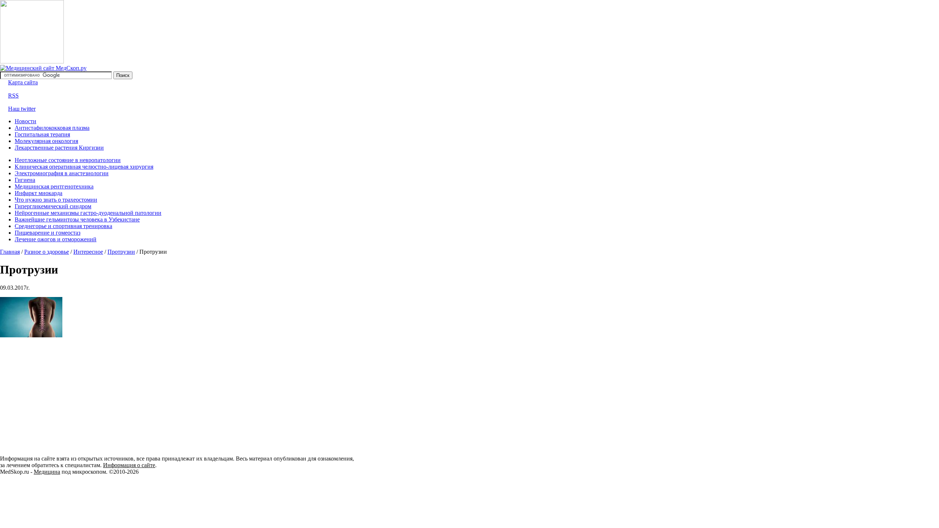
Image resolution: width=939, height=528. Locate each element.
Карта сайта (23, 82)
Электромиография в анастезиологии (62, 173)
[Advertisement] (61, 396)
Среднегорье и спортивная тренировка (63, 226)
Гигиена (25, 180)
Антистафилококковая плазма (52, 128)
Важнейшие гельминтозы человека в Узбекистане (77, 219)
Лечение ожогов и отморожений (55, 239)
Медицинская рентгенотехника (54, 186)
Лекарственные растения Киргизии (59, 147)
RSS (13, 95)
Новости (25, 121)
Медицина (47, 472)
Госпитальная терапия (42, 134)
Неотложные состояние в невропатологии (68, 160)
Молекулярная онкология (46, 141)
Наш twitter (22, 109)
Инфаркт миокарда (38, 193)
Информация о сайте (129, 465)
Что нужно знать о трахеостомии (56, 200)
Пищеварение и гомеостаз (47, 233)
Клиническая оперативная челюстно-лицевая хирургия (84, 167)
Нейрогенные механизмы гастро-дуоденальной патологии (88, 213)
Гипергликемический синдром (53, 206)
